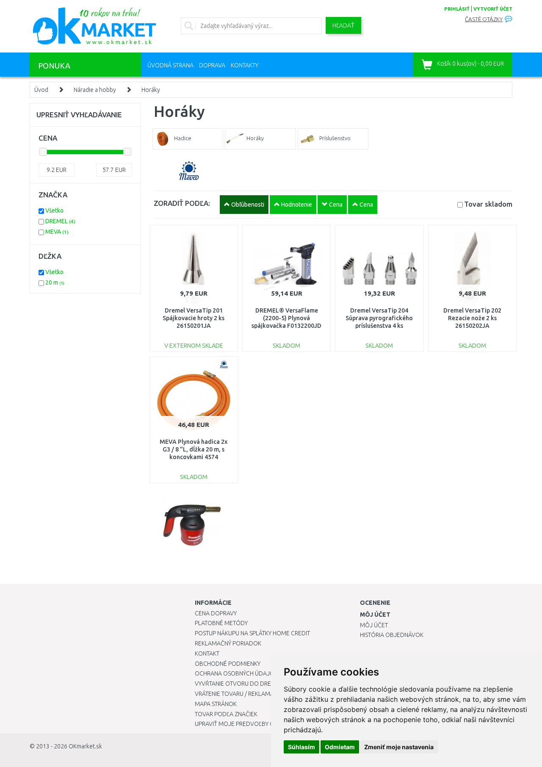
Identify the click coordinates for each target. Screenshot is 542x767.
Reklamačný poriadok (228, 643)
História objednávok (391, 634)
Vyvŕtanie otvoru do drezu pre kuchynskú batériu (270, 683)
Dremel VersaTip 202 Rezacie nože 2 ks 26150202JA (472, 318)
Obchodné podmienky (227, 663)
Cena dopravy (216, 613)
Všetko (54, 210)
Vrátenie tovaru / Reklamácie (238, 693)
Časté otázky (484, 19)
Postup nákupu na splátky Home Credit (252, 633)
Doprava (212, 65)
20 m (54, 282)
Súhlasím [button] (301, 746)
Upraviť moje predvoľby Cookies (244, 723)
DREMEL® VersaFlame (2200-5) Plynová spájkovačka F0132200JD (286, 318)
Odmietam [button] (340, 746)
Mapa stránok (216, 704)
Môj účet (374, 625)
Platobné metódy (221, 623)
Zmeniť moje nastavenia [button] (399, 746)
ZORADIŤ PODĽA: (182, 203)
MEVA (57, 231)
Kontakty (244, 65)
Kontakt (207, 653)
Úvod (41, 89)
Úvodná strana (170, 65)
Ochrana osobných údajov (236, 673)
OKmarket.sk (85, 746)
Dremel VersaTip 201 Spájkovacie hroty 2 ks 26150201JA (193, 318)
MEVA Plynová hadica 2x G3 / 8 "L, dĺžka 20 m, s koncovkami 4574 (193, 449)
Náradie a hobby (95, 89)
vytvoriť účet (492, 8)
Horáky (150, 89)
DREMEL (60, 221)
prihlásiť (457, 8)
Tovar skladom (488, 204)
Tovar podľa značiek (226, 714)
